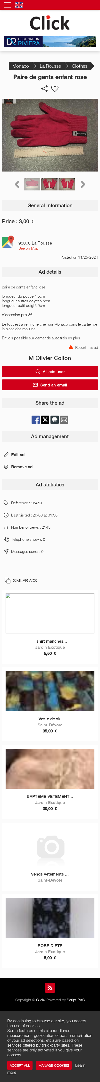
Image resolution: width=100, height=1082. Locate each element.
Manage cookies (54, 1065)
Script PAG (76, 1000)
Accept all (20, 1065)
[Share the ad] (44, 88)
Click (40, 1000)
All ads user (54, 371)
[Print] (54, 420)
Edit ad (18, 454)
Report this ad (86, 347)
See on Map (28, 248)
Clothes (79, 66)
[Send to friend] (64, 420)
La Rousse (50, 66)
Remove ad (22, 466)
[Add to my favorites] (54, 88)
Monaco (20, 66)
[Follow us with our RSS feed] (50, 988)
